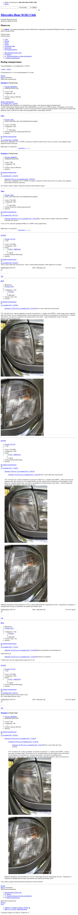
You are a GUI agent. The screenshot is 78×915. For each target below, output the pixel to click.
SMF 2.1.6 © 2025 (10, 909)
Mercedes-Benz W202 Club (18, 15)
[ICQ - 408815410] (14, 249)
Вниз (2, 77)
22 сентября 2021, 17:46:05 (9, 468)
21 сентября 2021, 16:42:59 (9, 176)
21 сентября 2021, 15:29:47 (9, 103)
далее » (9, 69)
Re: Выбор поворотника (8, 136)
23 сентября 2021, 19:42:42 (9, 735)
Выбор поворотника (7, 102)
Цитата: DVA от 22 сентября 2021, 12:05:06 (19, 471)
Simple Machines (22, 909)
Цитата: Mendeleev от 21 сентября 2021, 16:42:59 (21, 218)
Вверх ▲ (27, 907)
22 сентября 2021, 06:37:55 (9, 215)
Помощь (7, 907)
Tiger (2, 116)
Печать (3, 76)
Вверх (3, 887)
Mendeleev (4, 83)
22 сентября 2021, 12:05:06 (9, 305)
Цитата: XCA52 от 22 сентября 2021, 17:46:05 (20, 650)
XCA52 (3, 235)
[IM (2, 276)
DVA (2, 281)
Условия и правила (17, 907)
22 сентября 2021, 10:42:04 (9, 263)
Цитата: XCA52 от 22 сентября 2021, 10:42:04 (20, 308)
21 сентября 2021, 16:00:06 (9, 140)
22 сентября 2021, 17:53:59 (9, 647)
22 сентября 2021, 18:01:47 (9, 693)
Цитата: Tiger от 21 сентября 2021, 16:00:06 (20, 179)
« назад (3, 69)
